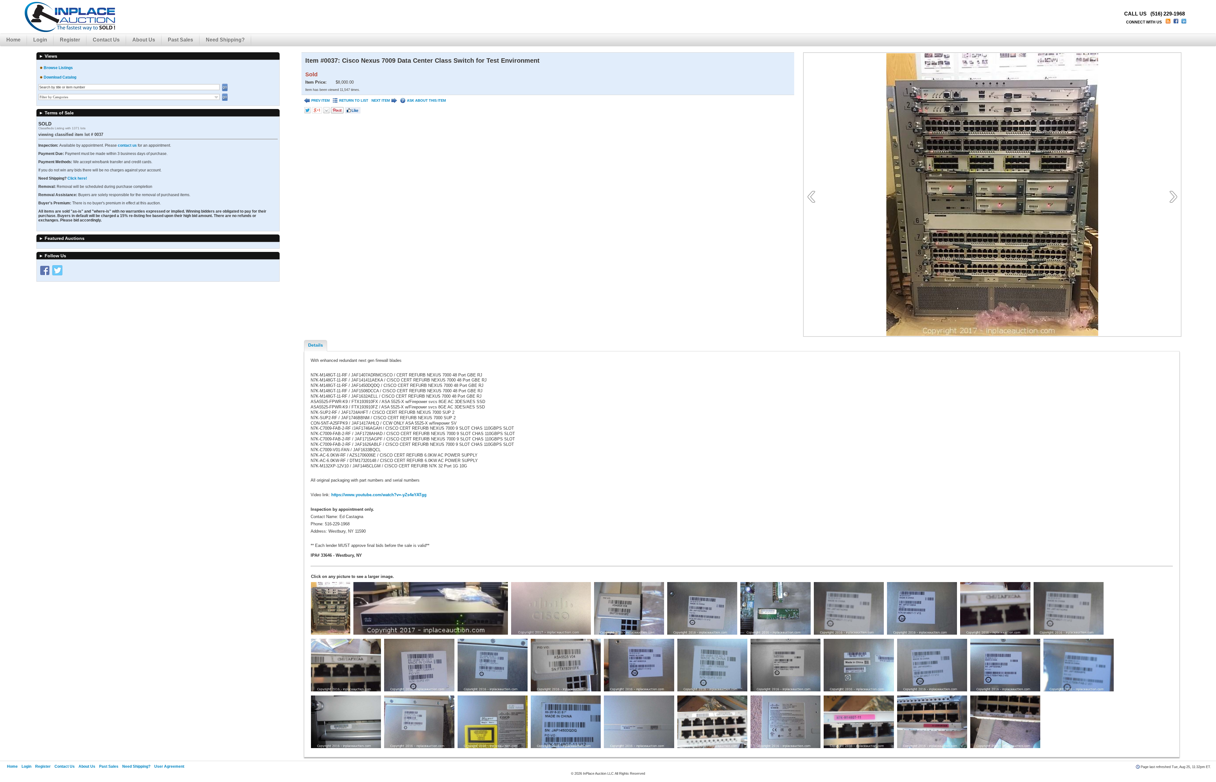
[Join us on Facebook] (1177, 22)
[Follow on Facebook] (45, 270)
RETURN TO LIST (353, 100)
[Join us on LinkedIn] (1184, 22)
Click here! (77, 178)
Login (40, 39)
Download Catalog (60, 77)
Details (315, 345)
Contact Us (106, 39)
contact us (127, 145)
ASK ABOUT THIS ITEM (426, 100)
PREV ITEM (320, 100)
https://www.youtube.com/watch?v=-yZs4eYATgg (379, 494)
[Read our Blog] (1169, 22)
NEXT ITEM (380, 100)
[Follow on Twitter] (57, 270)
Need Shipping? (225, 39)
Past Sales (180, 39)
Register (70, 39)
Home (13, 39)
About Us (143, 39)
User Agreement (169, 766)
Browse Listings (58, 68)
